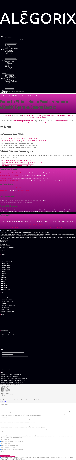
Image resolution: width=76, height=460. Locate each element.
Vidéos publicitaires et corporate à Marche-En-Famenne (19, 138)
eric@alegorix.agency (7, 261)
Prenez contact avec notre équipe (37, 225)
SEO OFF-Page (4, 346)
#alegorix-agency (6, 267)
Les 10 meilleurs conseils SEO (7, 354)
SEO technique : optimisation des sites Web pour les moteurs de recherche (15, 356)
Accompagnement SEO (6, 332)
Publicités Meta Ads (5, 321)
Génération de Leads (5, 307)
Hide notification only (10, 456)
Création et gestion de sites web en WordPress (16, 165)
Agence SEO (8, 384)
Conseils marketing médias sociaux (8, 325)
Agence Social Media (16, 384)
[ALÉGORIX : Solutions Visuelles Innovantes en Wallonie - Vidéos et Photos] (38, 34)
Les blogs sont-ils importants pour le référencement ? (11, 374)
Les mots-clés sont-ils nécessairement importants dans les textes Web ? (14, 378)
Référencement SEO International (8, 334)
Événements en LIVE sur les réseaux (8, 327)
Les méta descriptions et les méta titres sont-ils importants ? (12, 382)
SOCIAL (2, 314)
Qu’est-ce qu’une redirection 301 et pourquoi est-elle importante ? (13, 352)
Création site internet (6, 295)
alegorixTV (5, 281)
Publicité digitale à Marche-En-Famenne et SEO (17, 160)
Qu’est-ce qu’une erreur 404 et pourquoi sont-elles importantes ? (13, 363)
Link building (4, 338)
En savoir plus (4, 401)
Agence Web (2, 384)
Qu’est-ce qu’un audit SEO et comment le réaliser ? (10, 361)
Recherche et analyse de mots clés (8, 336)
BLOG (2, 350)
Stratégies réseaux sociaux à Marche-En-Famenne (17, 164)
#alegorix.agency (6, 263)
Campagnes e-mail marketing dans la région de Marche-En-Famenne (23, 162)
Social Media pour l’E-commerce (7, 323)
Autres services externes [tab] (5, 433)
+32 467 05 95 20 (6, 259)
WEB (2, 292)
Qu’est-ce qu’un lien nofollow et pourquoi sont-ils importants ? (12, 367)
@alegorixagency (6, 289)
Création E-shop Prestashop (7, 299)
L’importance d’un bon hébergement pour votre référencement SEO (13, 365)
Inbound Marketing (5, 309)
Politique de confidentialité (5, 455)
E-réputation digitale (5, 340)
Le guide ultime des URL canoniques (8, 369)
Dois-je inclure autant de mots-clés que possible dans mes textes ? (13, 380)
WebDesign (4, 303)
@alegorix (5, 273)
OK (0, 401)
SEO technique (4, 342)
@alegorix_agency (6, 265)
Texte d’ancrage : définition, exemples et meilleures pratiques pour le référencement (16, 358)
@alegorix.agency (6, 269)
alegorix (4, 271)
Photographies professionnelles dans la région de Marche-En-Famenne (24, 140)
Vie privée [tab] (2, 451)
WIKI (2, 372)
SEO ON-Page (4, 344)
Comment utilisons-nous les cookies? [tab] (7, 409)
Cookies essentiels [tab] (3, 417)
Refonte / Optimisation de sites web (8, 301)
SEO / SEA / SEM (4, 330)
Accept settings (3, 456)
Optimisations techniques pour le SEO (8, 305)
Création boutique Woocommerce (8, 297)
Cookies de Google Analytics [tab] (5, 424)
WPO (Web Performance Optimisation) (8, 311)
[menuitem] (39, 42)
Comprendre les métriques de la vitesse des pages (11, 376)
